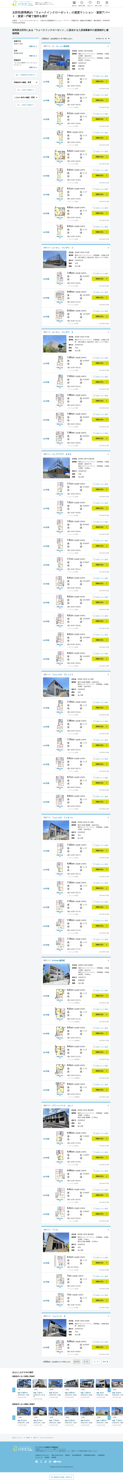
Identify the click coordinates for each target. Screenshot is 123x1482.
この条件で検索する (27, 90)
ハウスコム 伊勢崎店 (73, 1003)
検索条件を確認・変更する (63, 1477)
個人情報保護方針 (76, 1455)
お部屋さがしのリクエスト (42, 1455)
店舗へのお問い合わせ (57, 1455)
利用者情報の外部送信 (89, 1455)
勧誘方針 (67, 1455)
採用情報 (54, 1457)
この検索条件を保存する (27, 75)
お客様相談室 (101, 1455)
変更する (32, 46)
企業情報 (47, 1457)
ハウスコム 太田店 (72, 88)
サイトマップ (38, 1457)
